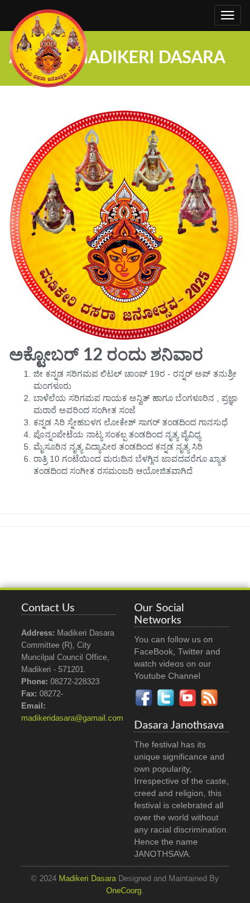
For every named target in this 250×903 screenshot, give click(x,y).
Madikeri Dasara (87, 878)
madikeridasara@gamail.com (72, 718)
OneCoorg (123, 891)
